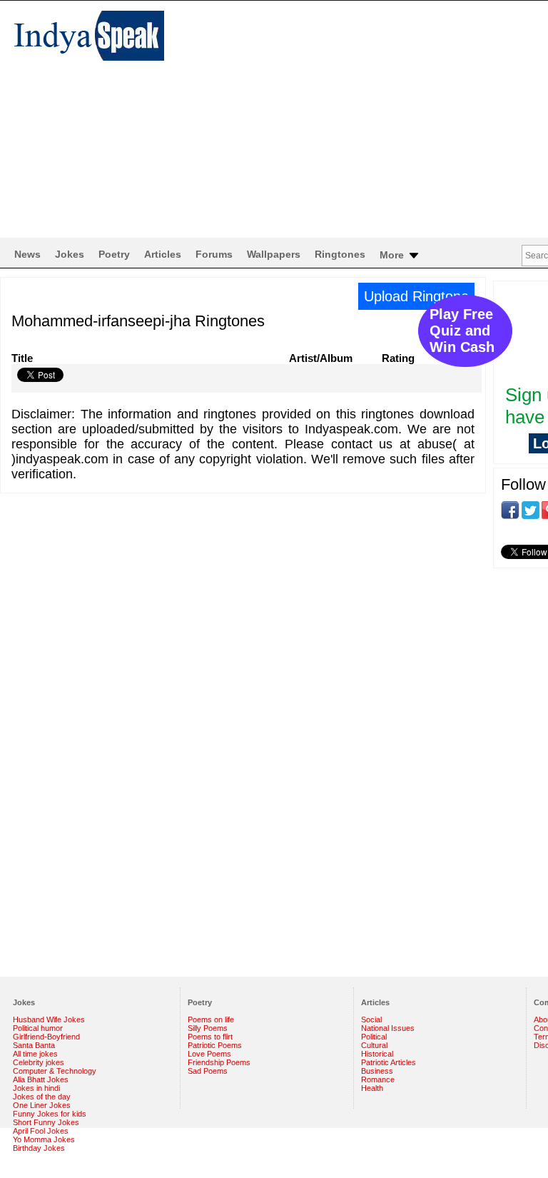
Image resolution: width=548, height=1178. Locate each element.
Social (371, 1019)
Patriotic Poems (215, 1045)
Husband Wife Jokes (49, 1019)
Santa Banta (34, 1045)
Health (372, 1088)
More (393, 255)
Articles (162, 254)
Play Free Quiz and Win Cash (462, 330)
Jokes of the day (42, 1096)
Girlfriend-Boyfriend (46, 1036)
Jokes (69, 254)
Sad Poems (208, 1071)
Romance (378, 1079)
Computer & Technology (54, 1071)
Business (377, 1071)
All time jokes (35, 1053)
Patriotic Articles (388, 1062)
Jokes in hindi (36, 1088)
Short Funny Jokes (46, 1122)
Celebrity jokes (38, 1062)
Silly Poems (208, 1028)
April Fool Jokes (40, 1131)
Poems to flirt (210, 1036)
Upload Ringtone (416, 296)
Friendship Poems (219, 1062)
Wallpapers (273, 254)
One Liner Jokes (42, 1105)
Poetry (114, 254)
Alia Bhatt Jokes (40, 1079)
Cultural (374, 1045)
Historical (377, 1053)
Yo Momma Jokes (44, 1139)
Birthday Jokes (39, 1148)
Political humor (38, 1028)
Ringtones (340, 254)
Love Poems (209, 1053)
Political (374, 1036)
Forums (214, 254)
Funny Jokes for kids (49, 1113)
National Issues (388, 1028)
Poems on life (211, 1019)
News (27, 254)
